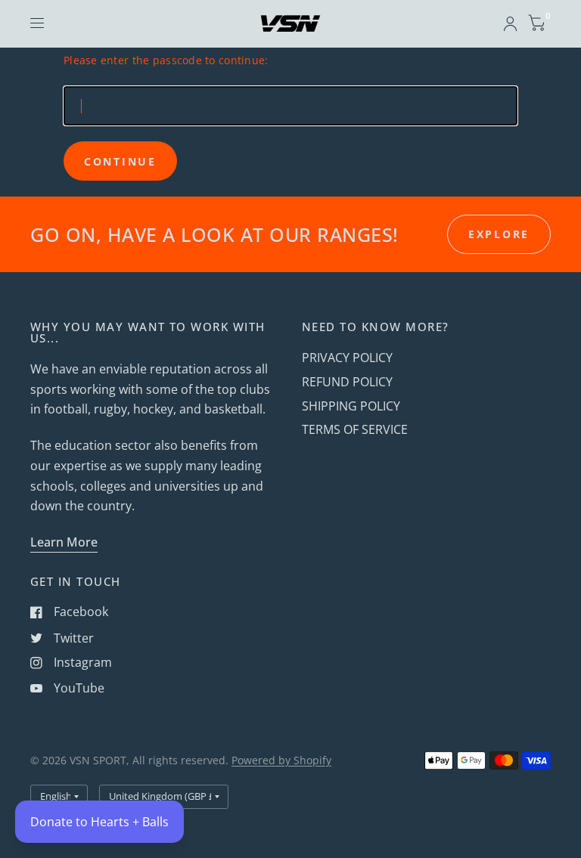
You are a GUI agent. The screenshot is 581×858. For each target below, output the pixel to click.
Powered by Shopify (281, 760)
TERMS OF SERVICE (355, 429)
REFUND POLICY (347, 381)
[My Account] (510, 23)
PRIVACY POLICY (347, 357)
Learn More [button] (64, 542)
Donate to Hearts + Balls (99, 821)
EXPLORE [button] (499, 234)
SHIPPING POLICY (351, 406)
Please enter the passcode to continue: (166, 60)
